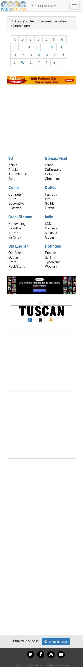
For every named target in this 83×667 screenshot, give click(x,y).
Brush (49, 165)
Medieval (51, 228)
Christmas (52, 178)
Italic (49, 216)
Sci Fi (49, 257)
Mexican (51, 232)
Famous (51, 194)
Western (51, 266)
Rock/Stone (16, 266)
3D (10, 158)
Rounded (53, 246)
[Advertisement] (41, 118)
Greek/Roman (20, 216)
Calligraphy (53, 169)
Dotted (51, 187)
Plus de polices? (26, 641)
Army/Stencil (17, 174)
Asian (12, 178)
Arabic (13, 169)
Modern (50, 237)
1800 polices (58, 641)
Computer (15, 194)
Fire (48, 198)
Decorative (16, 203)
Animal (13, 165)
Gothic (49, 203)
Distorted (14, 208)
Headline (14, 228)
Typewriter (52, 261)
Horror (13, 232)
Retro (12, 261)
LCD (48, 223)
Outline (13, 257)
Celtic (49, 174)
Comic (14, 187)
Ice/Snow (15, 237)
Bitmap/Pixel (56, 158)
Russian (51, 252)
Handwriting (17, 223)
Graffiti (50, 208)
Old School (16, 252)
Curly (12, 198)
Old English (18, 246)
